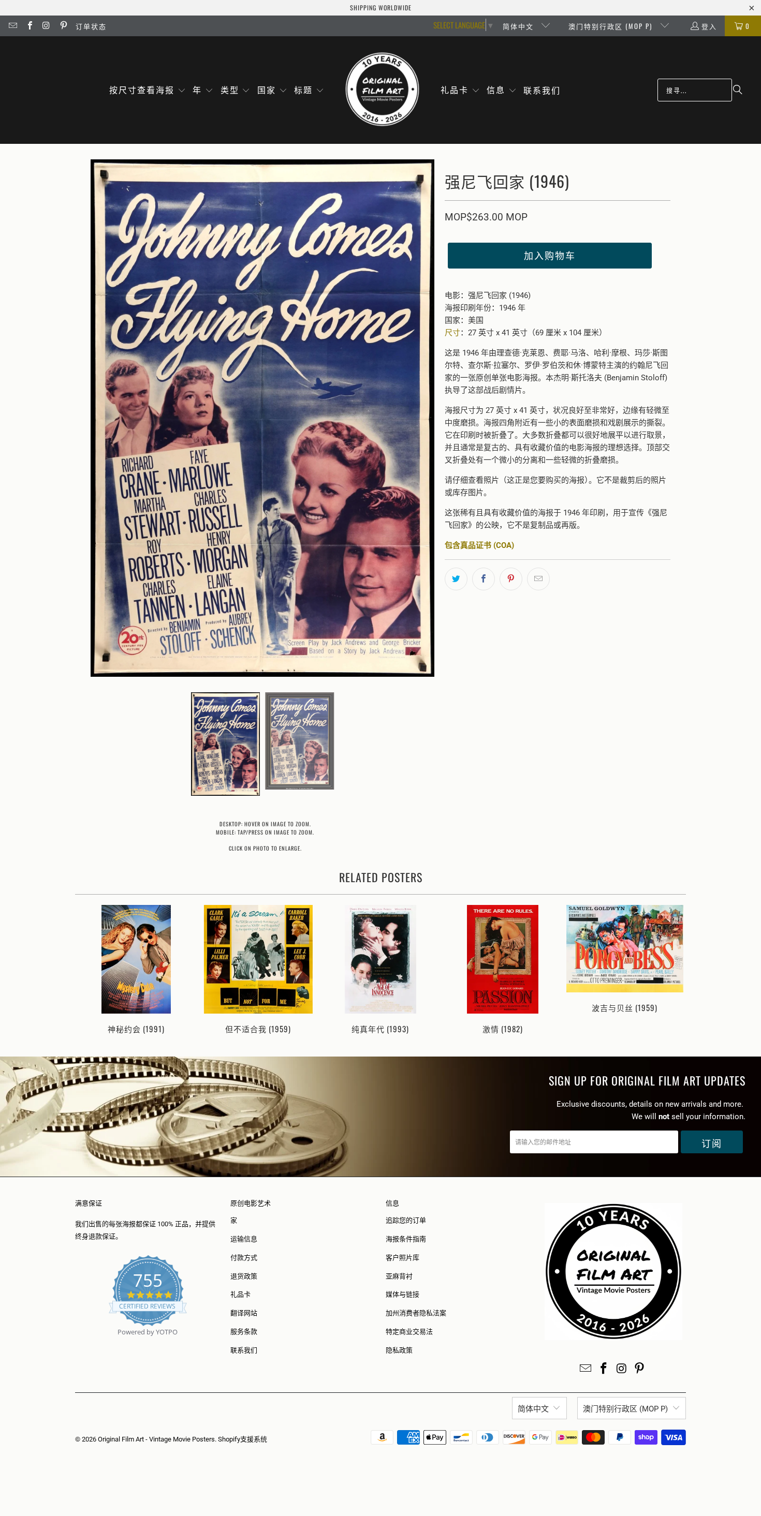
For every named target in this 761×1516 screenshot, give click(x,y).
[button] (147, 90)
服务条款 (243, 1331)
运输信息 (243, 1239)
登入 (709, 26)
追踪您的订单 (406, 1220)
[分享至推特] (456, 579)
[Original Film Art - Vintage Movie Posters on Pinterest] (62, 26)
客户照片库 (402, 1257)
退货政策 (243, 1276)
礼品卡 (240, 1294)
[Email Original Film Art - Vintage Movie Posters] (12, 26)
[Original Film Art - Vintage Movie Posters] (382, 90)
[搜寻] (738, 90)
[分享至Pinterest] (511, 579)
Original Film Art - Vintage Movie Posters (156, 1439)
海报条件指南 (406, 1239)
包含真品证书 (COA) (479, 545)
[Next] (671, 970)
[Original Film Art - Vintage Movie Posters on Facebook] (29, 26)
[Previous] (90, 970)
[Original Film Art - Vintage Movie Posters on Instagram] (46, 26)
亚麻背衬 (399, 1276)
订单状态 (91, 26)
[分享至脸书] (483, 579)
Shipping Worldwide (381, 7)
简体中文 (519, 26)
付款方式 (243, 1257)
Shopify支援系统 (242, 1439)
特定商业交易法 (409, 1331)
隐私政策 (399, 1350)
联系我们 (243, 1350)
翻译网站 (243, 1313)
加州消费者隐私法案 (416, 1313)
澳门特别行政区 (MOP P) (611, 26)
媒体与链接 (402, 1294)
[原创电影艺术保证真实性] (76, 1344)
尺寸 (452, 332)
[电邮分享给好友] (538, 579)
